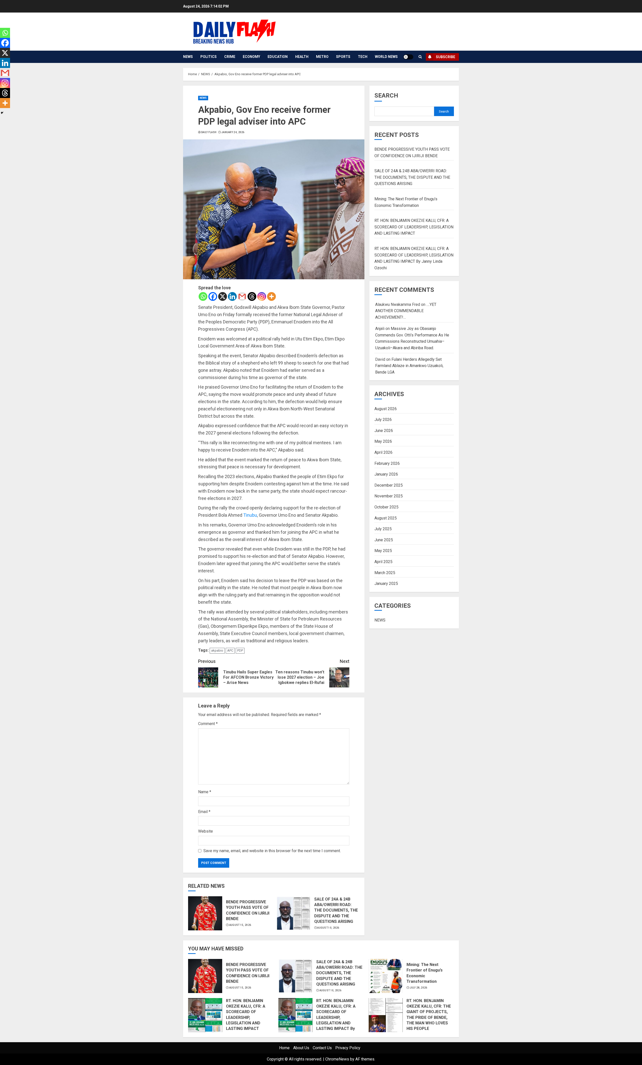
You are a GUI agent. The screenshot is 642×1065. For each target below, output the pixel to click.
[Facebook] (212, 296)
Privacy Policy (347, 1047)
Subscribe (445, 57)
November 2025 (388, 496)
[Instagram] (261, 296)
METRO (322, 57)
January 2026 (386, 474)
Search (386, 95)
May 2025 (383, 550)
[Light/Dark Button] (408, 56)
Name (204, 791)
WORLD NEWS (386, 57)
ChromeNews (337, 1059)
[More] (271, 296)
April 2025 (383, 561)
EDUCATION (278, 57)
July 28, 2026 (418, 987)
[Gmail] (242, 296)
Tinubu (250, 515)
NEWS (188, 57)
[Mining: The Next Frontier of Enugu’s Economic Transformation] (386, 976)
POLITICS (208, 57)
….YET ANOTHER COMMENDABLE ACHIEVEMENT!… (405, 310)
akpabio (217, 650)
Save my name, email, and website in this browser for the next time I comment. (272, 850)
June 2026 (383, 430)
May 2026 (383, 441)
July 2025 (383, 528)
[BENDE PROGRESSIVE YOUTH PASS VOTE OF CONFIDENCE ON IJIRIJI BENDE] (205, 913)
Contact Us (322, 1047)
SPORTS (343, 57)
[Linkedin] (232, 296)
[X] (222, 296)
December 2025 (388, 485)
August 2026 (385, 408)
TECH (362, 57)
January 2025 (386, 583)
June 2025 (383, 539)
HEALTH (301, 57)
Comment (208, 723)
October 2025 (386, 507)
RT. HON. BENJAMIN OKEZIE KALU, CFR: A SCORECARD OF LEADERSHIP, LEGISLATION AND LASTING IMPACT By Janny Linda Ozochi (336, 1017)
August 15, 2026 (240, 925)
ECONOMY (251, 57)
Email (204, 811)
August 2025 (385, 517)
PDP (240, 650)
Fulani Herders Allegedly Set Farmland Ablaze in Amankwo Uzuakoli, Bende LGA (409, 365)
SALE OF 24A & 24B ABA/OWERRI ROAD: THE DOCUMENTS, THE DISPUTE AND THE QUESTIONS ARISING (336, 910)
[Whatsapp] (203, 296)
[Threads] (252, 296)
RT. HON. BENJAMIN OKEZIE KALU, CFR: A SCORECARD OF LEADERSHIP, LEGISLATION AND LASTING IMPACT (413, 227)
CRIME (229, 57)
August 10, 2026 (328, 927)
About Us (301, 1047)
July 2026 (383, 419)
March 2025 (384, 572)
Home (284, 1047)
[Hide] (2, 113)
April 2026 (383, 452)
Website (205, 831)
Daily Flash (208, 132)
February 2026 (387, 463)
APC (230, 650)
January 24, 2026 (233, 132)
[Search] (420, 57)
